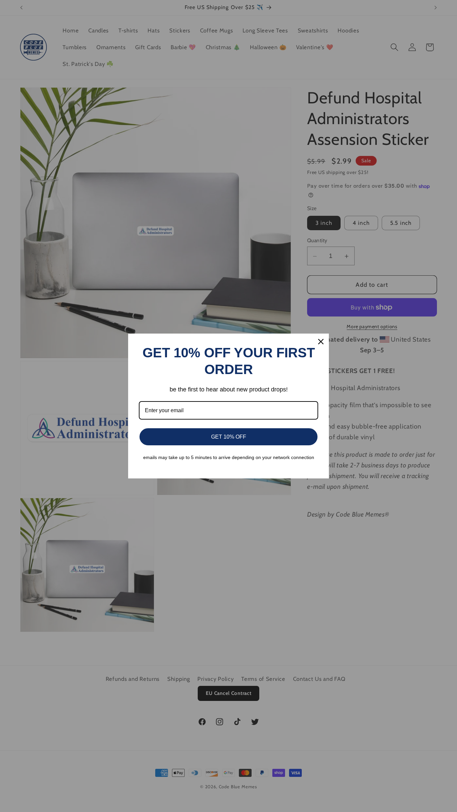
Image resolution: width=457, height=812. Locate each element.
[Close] (321, 342)
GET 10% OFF (228, 437)
